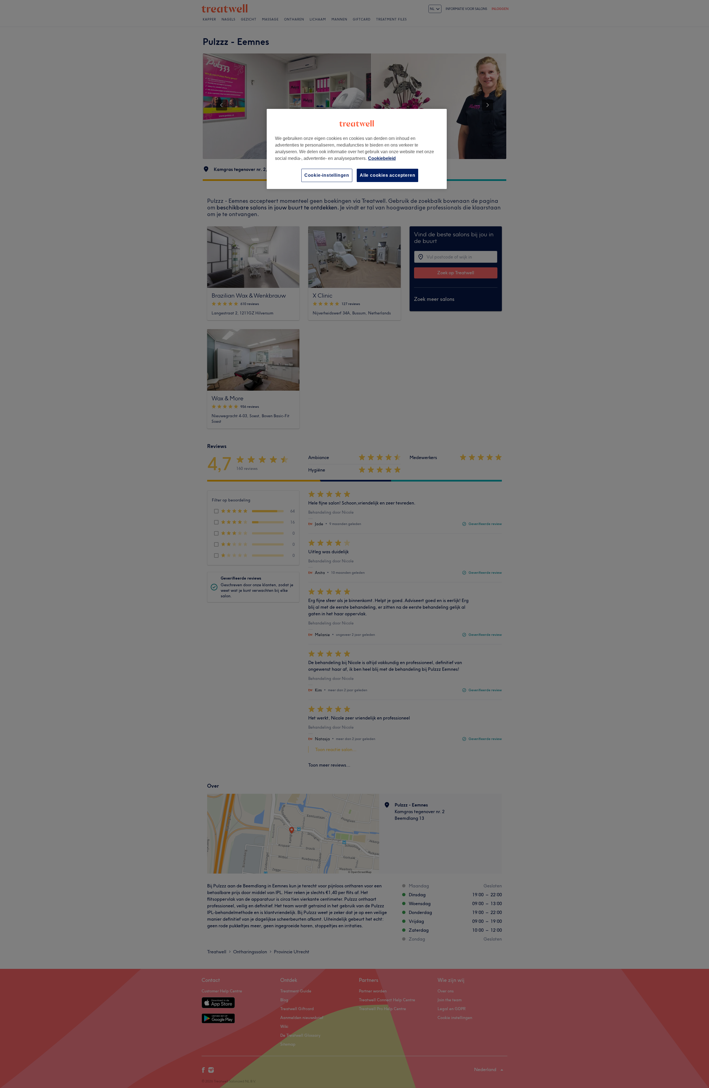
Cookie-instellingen (326, 175)
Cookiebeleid (382, 158)
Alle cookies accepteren (387, 175)
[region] (357, 149)
